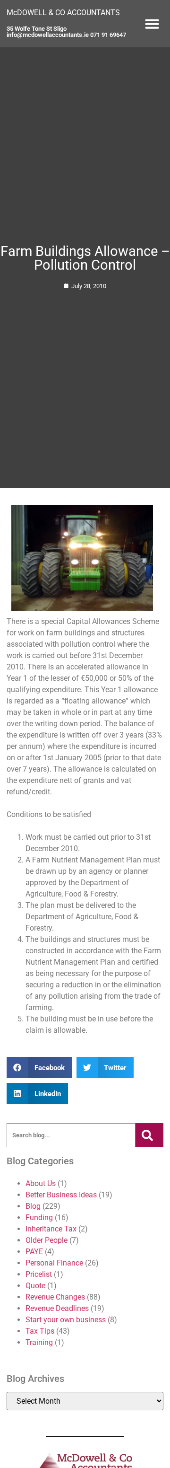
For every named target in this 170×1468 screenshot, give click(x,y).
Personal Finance (54, 1262)
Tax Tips (40, 1331)
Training (39, 1342)
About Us (41, 1183)
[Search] (149, 1135)
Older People (47, 1240)
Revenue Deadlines (57, 1308)
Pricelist (39, 1274)
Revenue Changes (55, 1296)
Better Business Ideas (61, 1194)
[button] (152, 23)
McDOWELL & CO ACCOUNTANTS (63, 12)
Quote (35, 1285)
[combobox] (71, 1135)
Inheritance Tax (51, 1228)
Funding (39, 1217)
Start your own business (66, 1319)
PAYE (34, 1251)
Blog (33, 1206)
